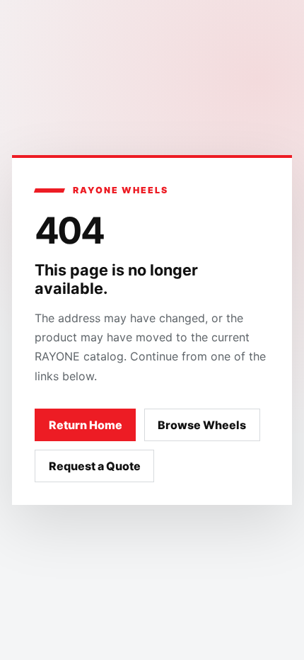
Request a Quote (95, 466)
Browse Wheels (202, 425)
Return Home (85, 425)
